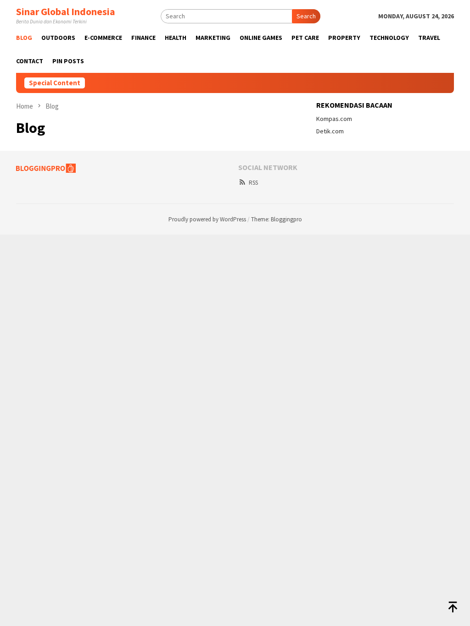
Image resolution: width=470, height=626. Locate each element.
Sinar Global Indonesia (65, 11)
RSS (253, 183)
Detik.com (330, 131)
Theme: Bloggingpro (276, 219)
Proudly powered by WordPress (207, 219)
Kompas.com (334, 119)
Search (306, 16)
